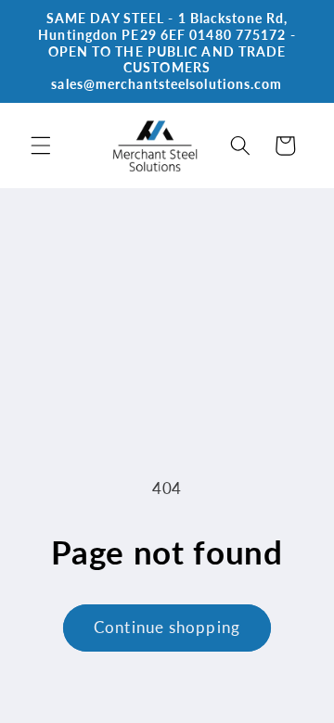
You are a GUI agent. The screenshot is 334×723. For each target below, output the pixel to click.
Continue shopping (167, 627)
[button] (41, 145)
